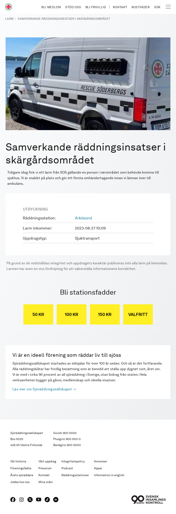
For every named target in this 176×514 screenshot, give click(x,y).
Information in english (109, 475)
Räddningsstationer (75, 475)
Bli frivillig (95, 7)
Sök (157, 7)
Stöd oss (73, 7)
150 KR (104, 314)
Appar (98, 468)
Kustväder (141, 7)
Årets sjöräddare (21, 475)
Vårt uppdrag (47, 461)
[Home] (8, 6)
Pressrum (45, 468)
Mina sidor (45, 482)
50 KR (38, 314)
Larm (9, 18)
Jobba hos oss (20, 482)
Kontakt (120, 7)
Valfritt (138, 314)
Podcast (67, 468)
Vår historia (18, 461)
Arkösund (83, 218)
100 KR (71, 314)
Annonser (100, 461)
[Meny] (168, 7)
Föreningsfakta (20, 468)
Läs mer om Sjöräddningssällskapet (42, 389)
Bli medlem (51, 7)
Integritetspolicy (73, 461)
